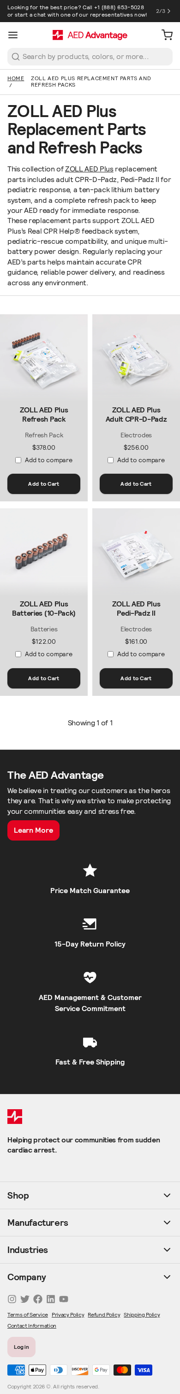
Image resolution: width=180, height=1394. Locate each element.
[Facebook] (37, 1299)
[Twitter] (25, 1299)
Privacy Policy (68, 1314)
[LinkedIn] (50, 1299)
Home (15, 78)
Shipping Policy (142, 1314)
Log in (22, 1346)
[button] (43, 484)
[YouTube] (63, 1299)
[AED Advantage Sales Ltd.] (90, 35)
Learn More (33, 830)
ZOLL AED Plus (89, 169)
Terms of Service (27, 1314)
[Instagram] (12, 1299)
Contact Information (31, 1325)
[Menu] (16, 35)
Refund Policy (104, 1314)
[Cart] (163, 35)
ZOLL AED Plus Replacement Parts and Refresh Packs (91, 81)
